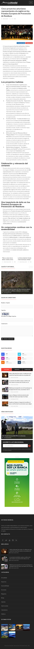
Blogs (2, 598)
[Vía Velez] (26, 627)
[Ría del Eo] (4, 634)
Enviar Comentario (9, 338)
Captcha (3, 310)
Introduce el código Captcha (8, 316)
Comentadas (27, 369)
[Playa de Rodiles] (12, 627)
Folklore (3, 614)
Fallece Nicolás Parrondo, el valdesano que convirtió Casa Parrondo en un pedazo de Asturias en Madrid (20, 375)
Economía (3, 589)
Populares (6, 369)
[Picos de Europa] (12, 634)
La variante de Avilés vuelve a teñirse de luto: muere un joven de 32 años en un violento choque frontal (19, 382)
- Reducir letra (29, 43)
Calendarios (4, 610)
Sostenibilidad (5, 585)
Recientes (17, 369)
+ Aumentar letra (21, 43)
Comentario (4, 323)
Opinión (3, 602)
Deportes (3, 581)
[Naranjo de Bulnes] (4, 627)
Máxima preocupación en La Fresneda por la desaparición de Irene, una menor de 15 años (20, 389)
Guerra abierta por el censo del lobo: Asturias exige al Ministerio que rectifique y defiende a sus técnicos (16, 290)
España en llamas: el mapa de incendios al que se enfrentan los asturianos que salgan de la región (20, 404)
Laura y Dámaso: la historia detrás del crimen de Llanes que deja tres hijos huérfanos (19, 396)
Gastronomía (4, 606)
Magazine (3, 594)
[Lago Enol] (19, 627)
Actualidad (4, 577)
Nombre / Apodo (5, 302)
